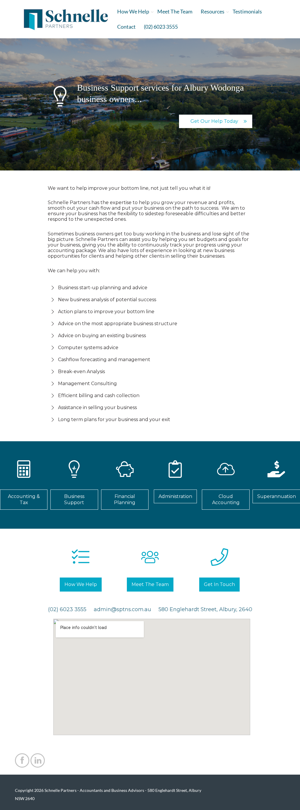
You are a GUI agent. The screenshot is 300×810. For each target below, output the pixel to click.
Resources (212, 11)
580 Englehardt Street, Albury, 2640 (205, 609)
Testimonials (247, 11)
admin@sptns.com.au (122, 609)
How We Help (133, 11)
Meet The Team (174, 11)
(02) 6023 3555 (161, 26)
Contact (126, 26)
